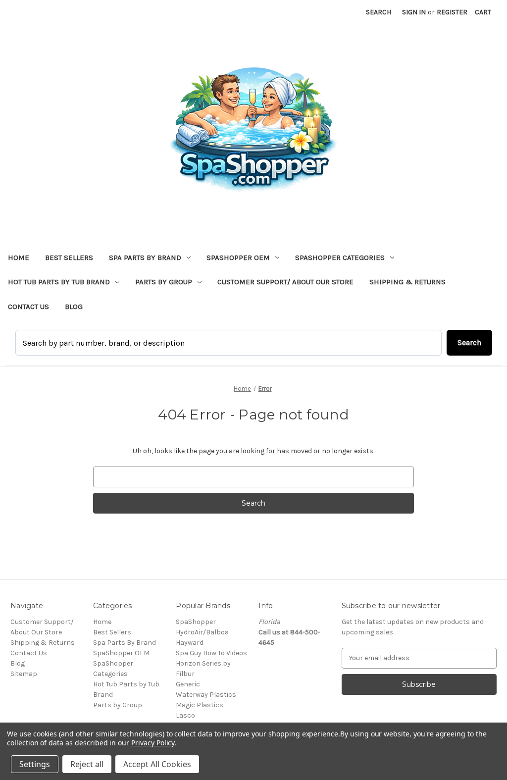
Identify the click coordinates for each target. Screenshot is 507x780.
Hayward (189, 642)
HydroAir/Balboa (202, 632)
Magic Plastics (199, 705)
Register (452, 12)
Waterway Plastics (206, 694)
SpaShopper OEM (238, 257)
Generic (188, 684)
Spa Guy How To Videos (211, 653)
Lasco (185, 715)
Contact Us (28, 306)
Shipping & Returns (407, 281)
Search (378, 12)
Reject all (86, 764)
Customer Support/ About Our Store (285, 281)
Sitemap (23, 674)
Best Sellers (69, 257)
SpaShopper (196, 622)
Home (18, 257)
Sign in (414, 12)
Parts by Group (163, 281)
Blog (74, 306)
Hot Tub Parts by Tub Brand (59, 281)
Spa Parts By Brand (145, 257)
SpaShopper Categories (340, 257)
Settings (34, 764)
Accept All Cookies (157, 764)
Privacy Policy (152, 742)
